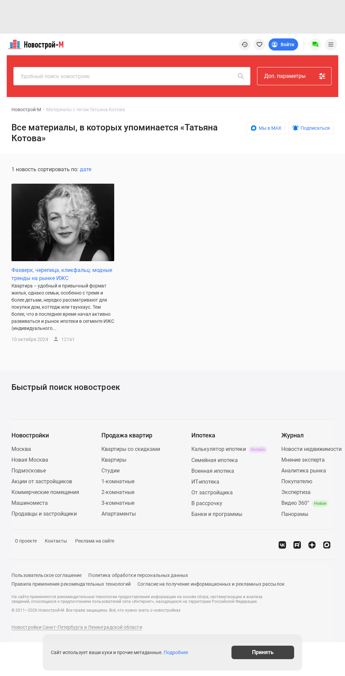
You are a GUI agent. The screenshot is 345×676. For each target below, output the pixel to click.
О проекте (26, 541)
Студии (110, 470)
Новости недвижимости (311, 449)
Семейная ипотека (214, 460)
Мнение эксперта (303, 460)
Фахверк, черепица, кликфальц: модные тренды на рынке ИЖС (61, 274)
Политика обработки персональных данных (138, 575)
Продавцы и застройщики (44, 514)
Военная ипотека (212, 471)
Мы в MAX (270, 128)
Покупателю (296, 481)
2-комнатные (117, 492)
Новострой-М (26, 109)
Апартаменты (118, 514)
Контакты (56, 541)
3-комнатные (117, 503)
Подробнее (176, 652)
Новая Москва (29, 460)
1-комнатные (117, 481)
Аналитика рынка (303, 470)
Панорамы (294, 514)
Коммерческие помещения (45, 492)
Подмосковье (28, 470)
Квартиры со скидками (130, 449)
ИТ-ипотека (205, 482)
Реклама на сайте (94, 541)
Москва (21, 449)
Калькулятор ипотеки (228, 449)
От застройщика (212, 492)
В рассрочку (206, 503)
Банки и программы (216, 514)
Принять (263, 652)
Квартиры (113, 460)
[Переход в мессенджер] (327, 545)
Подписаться (315, 128)
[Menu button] (315, 44)
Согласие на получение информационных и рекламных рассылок (211, 584)
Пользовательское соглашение (46, 575)
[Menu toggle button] (331, 44)
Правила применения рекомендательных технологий (71, 584)
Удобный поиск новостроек (55, 76)
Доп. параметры (285, 76)
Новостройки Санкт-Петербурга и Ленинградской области (76, 627)
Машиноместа (29, 503)
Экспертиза (296, 492)
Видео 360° (303, 503)
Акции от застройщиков (41, 481)
